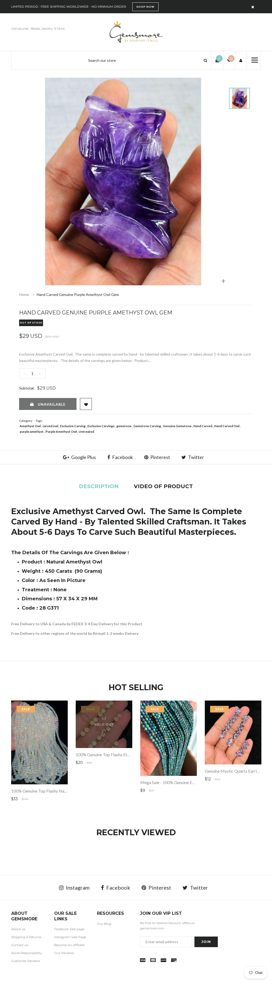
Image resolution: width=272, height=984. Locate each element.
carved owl (50, 426)
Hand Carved (202, 426)
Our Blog (104, 924)
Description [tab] (99, 486)
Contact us (19, 945)
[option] (123, 181)
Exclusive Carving (73, 426)
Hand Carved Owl (226, 426)
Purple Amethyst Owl (61, 432)
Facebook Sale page (69, 929)
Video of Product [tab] (163, 486)
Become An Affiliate (69, 945)
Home (24, 294)
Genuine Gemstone (177, 426)
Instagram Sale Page (70, 937)
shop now (145, 6)
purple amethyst (32, 432)
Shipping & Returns (26, 937)
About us (18, 929)
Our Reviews (64, 953)
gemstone (123, 426)
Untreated (86, 432)
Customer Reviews (25, 961)
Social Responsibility (26, 953)
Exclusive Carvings (100, 426)
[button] (205, 60)
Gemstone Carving (147, 426)
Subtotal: (27, 388)
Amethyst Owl (30, 426)
